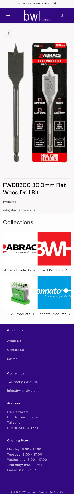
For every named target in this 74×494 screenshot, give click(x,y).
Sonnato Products (52, 314)
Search (12, 359)
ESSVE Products (17, 314)
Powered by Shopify (51, 492)
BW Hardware (30, 492)
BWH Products (52, 270)
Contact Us (15, 350)
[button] (8, 15)
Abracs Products (17, 270)
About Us (14, 341)
